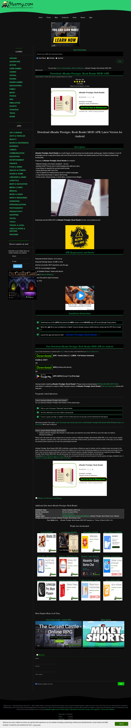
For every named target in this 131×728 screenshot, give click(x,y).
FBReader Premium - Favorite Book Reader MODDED (90, 580)
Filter (120, 61)
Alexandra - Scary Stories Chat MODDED (90, 556)
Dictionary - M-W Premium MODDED (68, 556)
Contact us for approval (92, 709)
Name (37, 658)
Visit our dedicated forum (92, 351)
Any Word (60, 58)
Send (121, 684)
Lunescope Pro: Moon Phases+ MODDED (46, 580)
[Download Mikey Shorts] (106, 634)
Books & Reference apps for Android (53, 456)
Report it (62, 351)
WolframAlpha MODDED (90, 532)
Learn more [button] (37, 725)
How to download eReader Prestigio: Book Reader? (51, 400)
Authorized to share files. (77, 709)
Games (83, 17)
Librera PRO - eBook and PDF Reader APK (46, 556)
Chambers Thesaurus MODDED (68, 580)
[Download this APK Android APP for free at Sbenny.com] (44, 355)
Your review (38, 674)
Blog (56, 17)
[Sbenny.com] (17, 4)
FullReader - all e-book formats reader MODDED (112, 556)
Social (74, 17)
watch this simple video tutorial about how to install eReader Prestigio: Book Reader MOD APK (84, 422)
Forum (49, 17)
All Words (51, 58)
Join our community (108, 386)
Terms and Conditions (107, 709)
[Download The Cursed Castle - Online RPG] (58, 634)
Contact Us (65, 17)
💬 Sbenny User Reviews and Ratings (48, 498)
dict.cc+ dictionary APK (113, 580)
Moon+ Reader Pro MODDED (113, 532)
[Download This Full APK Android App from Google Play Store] (44, 376)
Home (40, 17)
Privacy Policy (64, 709)
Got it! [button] (121, 724)
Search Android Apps (79, 50)
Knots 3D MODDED (47, 532)
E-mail (37, 666)
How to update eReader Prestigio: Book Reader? (51, 430)
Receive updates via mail (44, 684)
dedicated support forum (52, 709)
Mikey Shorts (106, 620)
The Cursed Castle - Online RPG (58, 620)
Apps (90, 17)
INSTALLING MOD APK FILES (107, 384)
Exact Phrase (42, 58)
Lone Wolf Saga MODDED (69, 532)
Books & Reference (47, 274)
